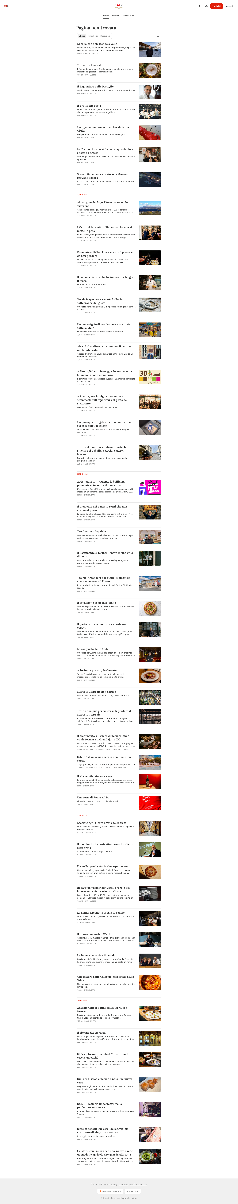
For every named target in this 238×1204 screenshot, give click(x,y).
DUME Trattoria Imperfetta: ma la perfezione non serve (99, 1105)
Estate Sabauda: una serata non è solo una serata (104, 758)
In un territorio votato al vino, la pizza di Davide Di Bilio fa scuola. (104, 586)
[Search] (200, 6)
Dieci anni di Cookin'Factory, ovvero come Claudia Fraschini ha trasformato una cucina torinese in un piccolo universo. (105, 960)
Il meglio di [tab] (93, 36)
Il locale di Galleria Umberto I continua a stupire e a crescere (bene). (105, 1112)
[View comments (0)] (98, 57)
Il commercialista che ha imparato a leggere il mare (106, 279)
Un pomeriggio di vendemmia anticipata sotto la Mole (103, 326)
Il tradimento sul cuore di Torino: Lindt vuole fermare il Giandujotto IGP (103, 737)
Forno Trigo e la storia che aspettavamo (103, 866)
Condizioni (124, 1184)
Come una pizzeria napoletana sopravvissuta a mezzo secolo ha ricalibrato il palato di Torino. (105, 608)
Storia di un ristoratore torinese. (92, 284)
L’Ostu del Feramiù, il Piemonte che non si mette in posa (104, 229)
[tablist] (94, 36)
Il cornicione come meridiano (96, 602)
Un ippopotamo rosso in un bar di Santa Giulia (103, 128)
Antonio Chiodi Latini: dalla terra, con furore (102, 1009)
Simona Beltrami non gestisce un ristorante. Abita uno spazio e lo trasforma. (106, 917)
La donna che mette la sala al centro (101, 912)
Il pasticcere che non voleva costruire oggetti (102, 625)
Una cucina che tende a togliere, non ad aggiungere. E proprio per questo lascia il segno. (102, 561)
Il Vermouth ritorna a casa (94, 776)
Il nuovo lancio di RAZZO (93, 934)
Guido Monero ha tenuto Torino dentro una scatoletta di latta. (106, 90)
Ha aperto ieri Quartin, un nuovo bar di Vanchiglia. (101, 134)
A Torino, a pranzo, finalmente (97, 670)
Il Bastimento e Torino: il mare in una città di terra (105, 554)
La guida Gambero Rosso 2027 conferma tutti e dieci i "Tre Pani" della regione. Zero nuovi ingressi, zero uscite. (104, 515)
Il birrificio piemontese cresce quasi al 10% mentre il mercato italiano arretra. (106, 380)
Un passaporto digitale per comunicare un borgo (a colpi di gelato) (104, 423)
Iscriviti (217, 6)
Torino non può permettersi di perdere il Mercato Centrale (104, 712)
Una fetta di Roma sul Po (93, 797)
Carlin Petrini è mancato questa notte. (95, 851)
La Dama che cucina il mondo (96, 955)
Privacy (114, 1184)
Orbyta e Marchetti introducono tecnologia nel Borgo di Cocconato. (103, 431)
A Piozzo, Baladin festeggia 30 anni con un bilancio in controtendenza (104, 373)
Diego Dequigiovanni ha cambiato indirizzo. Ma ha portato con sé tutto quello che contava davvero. (105, 1087)
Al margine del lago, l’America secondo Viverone (102, 204)
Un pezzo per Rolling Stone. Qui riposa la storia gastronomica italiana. (106, 308)
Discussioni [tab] (105, 36)
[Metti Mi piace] (79, 388)
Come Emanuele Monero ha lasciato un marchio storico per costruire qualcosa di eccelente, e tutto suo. (105, 536)
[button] (106, 15)
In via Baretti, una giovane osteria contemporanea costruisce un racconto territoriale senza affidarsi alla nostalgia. (106, 236)
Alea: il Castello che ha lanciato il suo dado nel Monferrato (105, 348)
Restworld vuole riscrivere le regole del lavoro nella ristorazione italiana (103, 889)
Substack (105, 1198)
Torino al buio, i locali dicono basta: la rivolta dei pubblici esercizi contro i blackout (102, 450)
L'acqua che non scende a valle (97, 43)
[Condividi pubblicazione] (206, 6)
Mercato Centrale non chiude (96, 691)
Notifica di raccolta (138, 1184)
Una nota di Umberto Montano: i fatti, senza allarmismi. (103, 695)
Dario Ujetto (92, 54)
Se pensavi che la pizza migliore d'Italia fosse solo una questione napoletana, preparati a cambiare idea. (102, 261)
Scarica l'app (132, 1191)
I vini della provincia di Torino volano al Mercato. (100, 331)
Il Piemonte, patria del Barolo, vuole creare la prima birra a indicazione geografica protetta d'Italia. (105, 70)
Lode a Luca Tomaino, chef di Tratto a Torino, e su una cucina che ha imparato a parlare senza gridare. (106, 111)
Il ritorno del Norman (91, 1032)
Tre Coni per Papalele (91, 531)
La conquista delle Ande (93, 649)
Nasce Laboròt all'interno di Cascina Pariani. (98, 407)
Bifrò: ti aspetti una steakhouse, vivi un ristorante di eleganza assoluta (103, 1130)
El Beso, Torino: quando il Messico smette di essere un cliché (105, 1055)
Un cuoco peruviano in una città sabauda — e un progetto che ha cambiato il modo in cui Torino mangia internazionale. (106, 654)
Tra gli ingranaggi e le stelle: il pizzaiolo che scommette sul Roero (103, 579)
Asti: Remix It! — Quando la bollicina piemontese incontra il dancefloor (101, 483)
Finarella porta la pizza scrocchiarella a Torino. (99, 801)
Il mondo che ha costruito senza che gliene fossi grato (105, 846)
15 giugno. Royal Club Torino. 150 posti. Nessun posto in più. (106, 764)
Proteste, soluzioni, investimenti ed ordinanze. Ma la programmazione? (102, 459)
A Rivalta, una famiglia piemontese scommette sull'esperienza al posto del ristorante (102, 400)
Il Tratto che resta (89, 105)
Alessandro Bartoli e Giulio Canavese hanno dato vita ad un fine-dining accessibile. (105, 355)
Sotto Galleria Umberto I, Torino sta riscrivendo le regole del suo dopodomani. (105, 828)
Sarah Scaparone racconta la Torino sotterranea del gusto (100, 301)
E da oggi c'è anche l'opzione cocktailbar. (96, 1136)
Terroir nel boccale (89, 65)
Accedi (229, 6)
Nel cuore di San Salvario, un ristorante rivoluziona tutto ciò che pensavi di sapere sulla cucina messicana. (105, 1062)
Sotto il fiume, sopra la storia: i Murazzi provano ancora (103, 175)
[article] (119, 50)
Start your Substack (111, 1191)
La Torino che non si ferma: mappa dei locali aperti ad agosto (106, 151)
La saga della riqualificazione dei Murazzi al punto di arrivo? (105, 181)
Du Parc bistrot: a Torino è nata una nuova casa (104, 1080)
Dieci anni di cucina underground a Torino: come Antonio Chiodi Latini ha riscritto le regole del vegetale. (104, 1016)
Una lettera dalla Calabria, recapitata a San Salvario (105, 978)
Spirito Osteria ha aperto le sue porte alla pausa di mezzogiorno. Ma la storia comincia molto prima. (101, 675)
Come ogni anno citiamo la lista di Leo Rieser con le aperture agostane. (106, 158)
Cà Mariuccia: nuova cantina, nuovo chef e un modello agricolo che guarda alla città (105, 1152)
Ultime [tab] (82, 36)
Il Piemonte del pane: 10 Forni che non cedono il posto (102, 508)
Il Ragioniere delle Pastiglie (95, 86)
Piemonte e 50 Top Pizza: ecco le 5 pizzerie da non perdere (105, 254)
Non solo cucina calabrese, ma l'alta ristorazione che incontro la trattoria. (106, 985)
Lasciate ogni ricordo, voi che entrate (101, 822)
